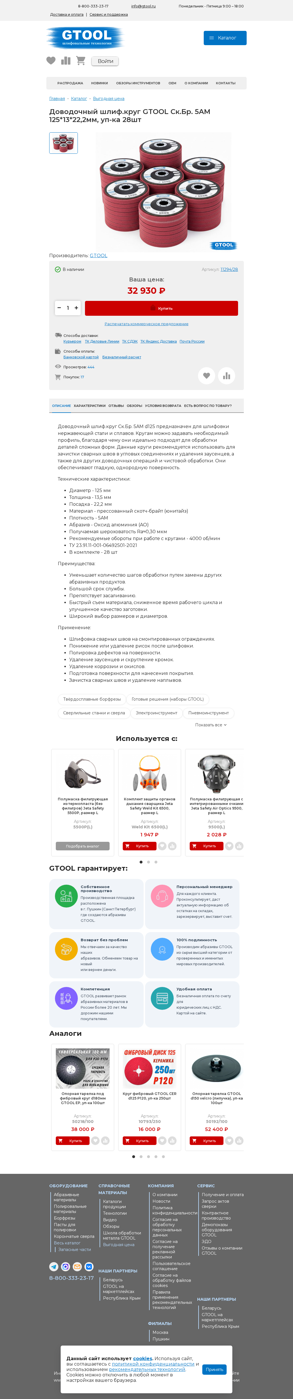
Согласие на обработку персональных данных (167, 1227)
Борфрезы (64, 1218)
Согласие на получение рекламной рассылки (165, 1249)
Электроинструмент (156, 713)
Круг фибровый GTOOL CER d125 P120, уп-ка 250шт (150, 1096)
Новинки (99, 83)
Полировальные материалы (70, 1209)
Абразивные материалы (66, 1197)
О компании (196, 83)
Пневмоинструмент (208, 713)
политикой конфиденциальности (153, 1364)
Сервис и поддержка (109, 14)
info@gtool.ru (143, 6)
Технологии (115, 1213)
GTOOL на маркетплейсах (118, 1289)
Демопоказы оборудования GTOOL (217, 1230)
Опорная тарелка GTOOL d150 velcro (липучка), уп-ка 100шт (217, 1098)
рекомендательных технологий (147, 1369)
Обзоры (111, 1226)
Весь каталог (67, 1243)
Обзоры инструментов (138, 83)
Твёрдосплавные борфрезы (92, 699)
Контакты (225, 83)
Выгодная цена (118, 1244)
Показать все (208, 725)
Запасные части (74, 1249)
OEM (172, 83)
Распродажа (70, 83)
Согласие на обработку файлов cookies (172, 1280)
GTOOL (98, 255)
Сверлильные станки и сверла (94, 713)
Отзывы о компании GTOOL (222, 1251)
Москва (160, 1332)
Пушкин (161, 1339)
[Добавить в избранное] (206, 375)
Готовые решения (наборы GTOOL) (168, 699)
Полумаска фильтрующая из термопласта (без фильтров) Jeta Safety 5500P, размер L (83, 806)
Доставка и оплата (67, 14)
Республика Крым (121, 1298)
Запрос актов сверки (215, 1204)
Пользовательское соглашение (172, 1266)
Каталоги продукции (114, 1204)
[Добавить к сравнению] (226, 375)
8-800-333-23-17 (93, 6)
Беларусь (112, 1279)
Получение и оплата (223, 1194)
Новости (161, 1201)
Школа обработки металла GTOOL (122, 1235)
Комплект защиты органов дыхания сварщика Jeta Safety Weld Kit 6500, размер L (149, 806)
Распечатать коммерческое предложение (147, 323)
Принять (214, 1369)
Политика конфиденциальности (174, 1210)
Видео (110, 1219)
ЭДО (206, 1241)
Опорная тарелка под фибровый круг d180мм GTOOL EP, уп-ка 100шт (83, 1098)
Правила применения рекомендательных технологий (172, 1300)
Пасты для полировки (65, 1227)
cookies (142, 1358)
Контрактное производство (216, 1215)
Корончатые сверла (74, 1236)
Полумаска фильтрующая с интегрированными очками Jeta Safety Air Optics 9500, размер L (216, 806)
